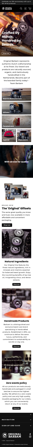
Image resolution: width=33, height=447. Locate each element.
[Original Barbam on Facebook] (30, 434)
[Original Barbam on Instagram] (30, 436)
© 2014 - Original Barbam (8, 440)
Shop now (6, 53)
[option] (16, 34)
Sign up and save (11, 426)
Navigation (8, 420)
